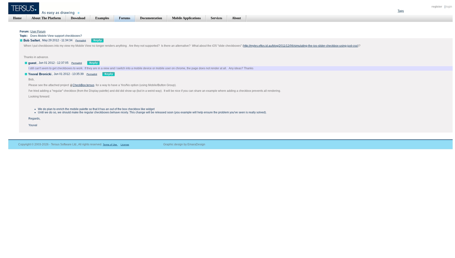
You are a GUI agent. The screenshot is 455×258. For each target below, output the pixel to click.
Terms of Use (110, 144)
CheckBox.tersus (83, 85)
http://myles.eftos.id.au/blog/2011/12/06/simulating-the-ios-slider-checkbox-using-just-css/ (300, 45)
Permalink (80, 40)
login (449, 6)
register (437, 6)
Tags (401, 11)
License (125, 144)
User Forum (38, 31)
